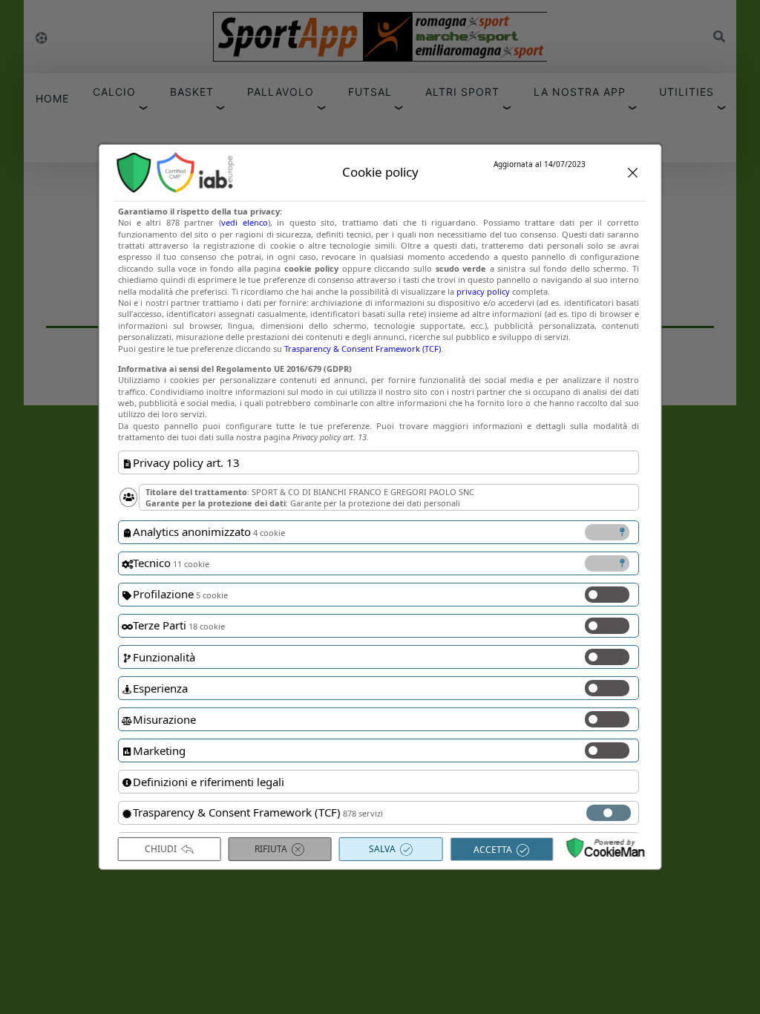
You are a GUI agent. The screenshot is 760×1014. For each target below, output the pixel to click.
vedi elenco (244, 222)
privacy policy (483, 290)
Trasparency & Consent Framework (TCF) (362, 347)
